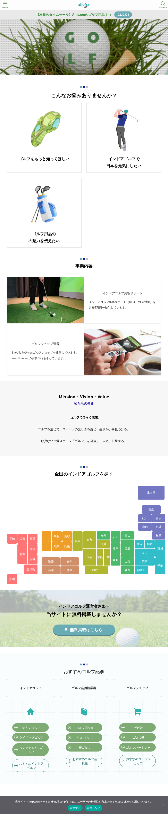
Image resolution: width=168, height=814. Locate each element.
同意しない (93, 807)
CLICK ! (123, 14)
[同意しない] (163, 805)
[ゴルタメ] (84, 5)
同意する (75, 807)
